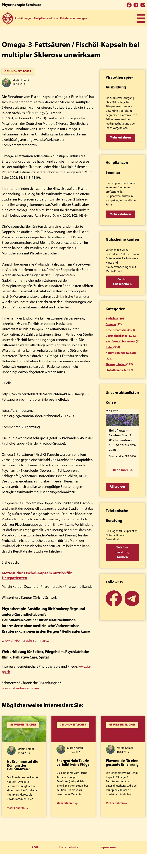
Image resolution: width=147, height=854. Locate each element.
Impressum (107, 847)
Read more (121, 470)
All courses (117, 487)
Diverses (111, 324)
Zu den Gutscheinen (122, 282)
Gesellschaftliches (117, 330)
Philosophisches (116, 364)
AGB (35, 847)
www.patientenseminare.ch (22, 688)
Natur (109, 347)
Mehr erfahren (120, 137)
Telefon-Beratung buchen (122, 552)
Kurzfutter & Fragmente (120, 341)
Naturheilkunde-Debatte (121, 353)
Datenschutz (68, 847)
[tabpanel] (24, 766)
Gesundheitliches (17, 71)
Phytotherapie (115, 370)
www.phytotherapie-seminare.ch (26, 641)
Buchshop (112, 318)
